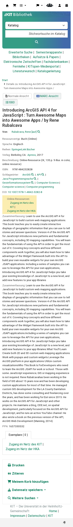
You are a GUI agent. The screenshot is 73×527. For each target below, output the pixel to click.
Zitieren (17, 473)
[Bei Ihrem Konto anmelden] (59, 5)
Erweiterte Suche (21, 52)
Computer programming (40, 186)
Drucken (17, 465)
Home (53, 511)
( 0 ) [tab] (18, 435)
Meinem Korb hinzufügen (29, 482)
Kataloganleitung (49, 71)
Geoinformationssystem (16, 182)
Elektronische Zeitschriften (22, 62)
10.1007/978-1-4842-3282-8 (25, 192)
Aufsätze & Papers (46, 57)
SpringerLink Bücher (23, 149)
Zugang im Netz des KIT (25, 444)
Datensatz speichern (27, 490)
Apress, (31, 154)
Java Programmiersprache (17, 178)
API (39, 174)
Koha (7, 5)
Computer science (13, 186)
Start (5, 80)
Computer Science (48, 182)
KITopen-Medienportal (43, 66)
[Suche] (36, 42)
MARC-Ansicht (49, 96)
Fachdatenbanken (56, 62)
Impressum (17, 516)
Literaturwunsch (24, 71)
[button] (14, 5)
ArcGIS (26, 174)
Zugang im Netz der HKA (21, 210)
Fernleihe (19, 66)
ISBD (11, 102)
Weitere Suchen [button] (23, 498)
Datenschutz (37, 516)
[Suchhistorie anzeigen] (66, 5)
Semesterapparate (49, 52)
